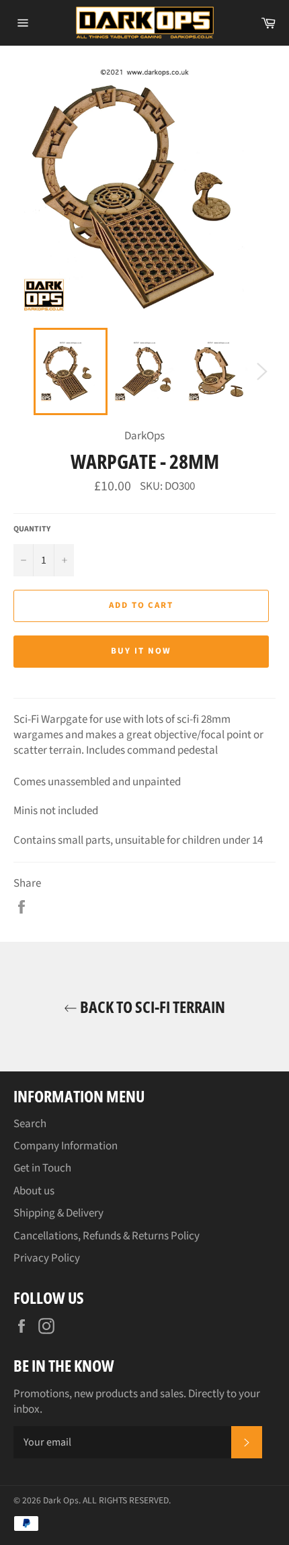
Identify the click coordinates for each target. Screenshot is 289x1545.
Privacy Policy (46, 1258)
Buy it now (141, 651)
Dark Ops (61, 1500)
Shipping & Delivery (58, 1213)
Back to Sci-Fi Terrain (151, 1007)
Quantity (31, 529)
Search (29, 1124)
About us (33, 1191)
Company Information (65, 1146)
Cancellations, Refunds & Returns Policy (106, 1236)
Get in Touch (42, 1168)
